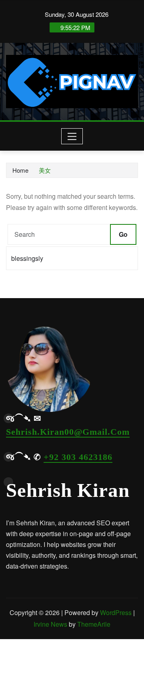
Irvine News (50, 624)
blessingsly (27, 258)
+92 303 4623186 (78, 457)
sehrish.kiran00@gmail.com (68, 432)
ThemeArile (93, 624)
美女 (45, 170)
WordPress (116, 612)
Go (123, 234)
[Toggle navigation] (72, 136)
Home (20, 170)
